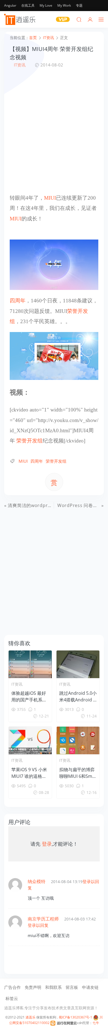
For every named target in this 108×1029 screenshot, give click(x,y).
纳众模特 (36, 881)
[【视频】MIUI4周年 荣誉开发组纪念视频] (54, 264)
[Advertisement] (54, 130)
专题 (79, 5)
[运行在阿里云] (63, 1022)
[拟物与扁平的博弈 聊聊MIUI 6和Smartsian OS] (78, 740)
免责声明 (33, 987)
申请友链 (90, 987)
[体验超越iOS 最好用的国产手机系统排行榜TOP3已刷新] (30, 664)
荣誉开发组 (29, 441)
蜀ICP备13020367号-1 (75, 1017)
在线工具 (28, 5)
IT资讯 (19, 65)
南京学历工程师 (43, 919)
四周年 (17, 300)
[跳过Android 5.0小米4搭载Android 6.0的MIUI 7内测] (78, 664)
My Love (46, 5)
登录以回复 (38, 925)
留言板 (72, 987)
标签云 (12, 998)
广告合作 (12, 987)
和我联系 (53, 987)
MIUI (50, 198)
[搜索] (79, 19)
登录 (47, 843)
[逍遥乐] (20, 19)
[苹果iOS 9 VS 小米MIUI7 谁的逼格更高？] (30, 740)
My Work (64, 5)
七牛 (95, 1022)
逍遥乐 (30, 1017)
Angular (10, 5)
